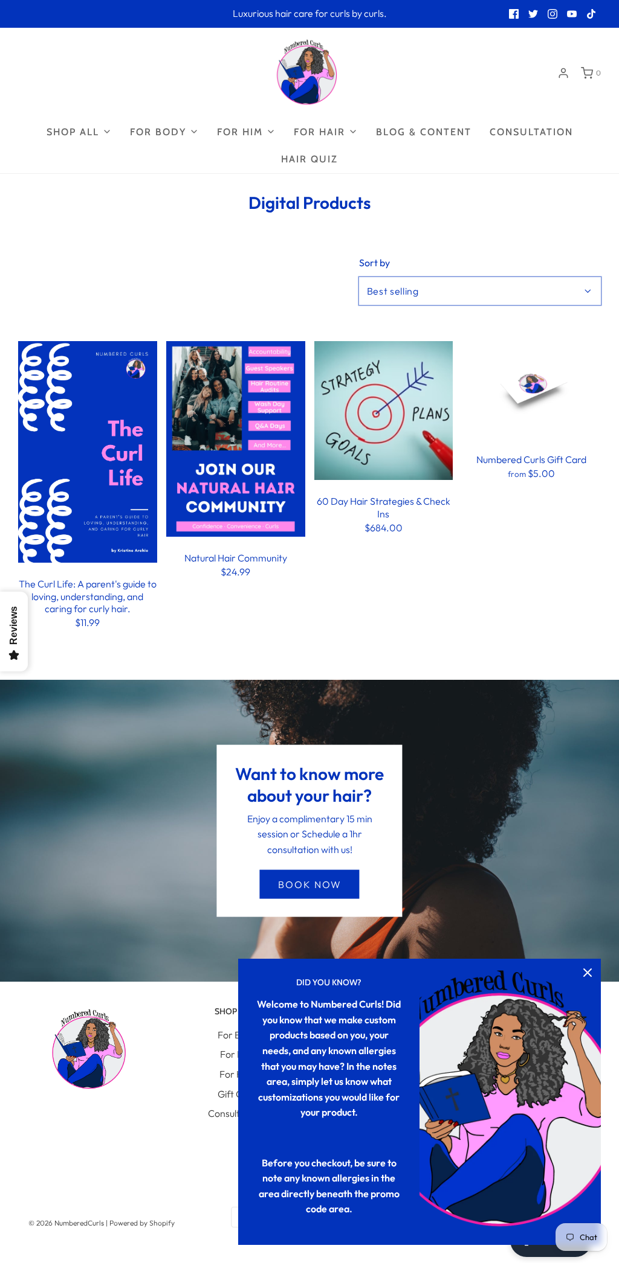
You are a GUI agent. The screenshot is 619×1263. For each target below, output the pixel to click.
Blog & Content (424, 132)
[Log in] (563, 73)
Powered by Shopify (142, 1222)
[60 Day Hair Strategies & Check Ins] (383, 409)
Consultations (237, 1113)
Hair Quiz (309, 159)
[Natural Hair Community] (235, 438)
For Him (237, 1054)
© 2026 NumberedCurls (66, 1222)
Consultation (531, 132)
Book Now (310, 884)
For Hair (236, 1074)
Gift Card (237, 1094)
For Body (237, 1035)
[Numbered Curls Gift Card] (531, 388)
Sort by (374, 262)
